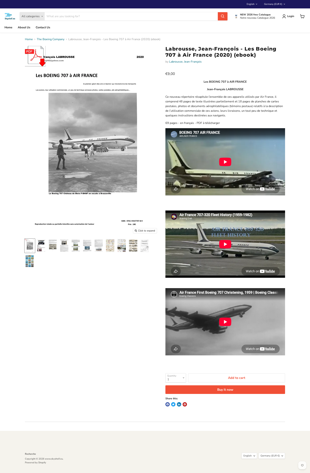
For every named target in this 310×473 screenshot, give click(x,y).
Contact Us (43, 27)
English (250, 4)
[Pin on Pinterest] (185, 404)
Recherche (30, 454)
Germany (273, 4)
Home (8, 27)
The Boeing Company (50, 39)
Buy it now (225, 389)
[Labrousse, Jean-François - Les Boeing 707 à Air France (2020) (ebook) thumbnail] (30, 246)
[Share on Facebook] (167, 404)
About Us (24, 27)
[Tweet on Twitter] (173, 404)
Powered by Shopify (35, 462)
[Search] (222, 16)
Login (290, 16)
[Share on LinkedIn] (179, 404)
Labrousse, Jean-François (185, 62)
